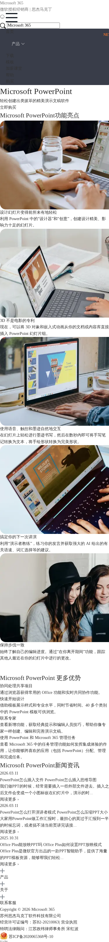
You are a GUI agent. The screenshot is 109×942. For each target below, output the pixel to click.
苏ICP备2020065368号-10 (31, 937)
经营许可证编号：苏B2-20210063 (29, 922)
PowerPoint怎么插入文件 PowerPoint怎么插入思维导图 (48, 780)
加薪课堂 (14, 68)
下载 (10, 56)
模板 (10, 62)
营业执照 (69, 922)
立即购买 (8, 107)
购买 (10, 81)
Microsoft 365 (43, 909)
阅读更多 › (9, 799)
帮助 (10, 75)
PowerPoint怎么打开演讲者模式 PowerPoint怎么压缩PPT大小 (54, 812)
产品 (16, 44)
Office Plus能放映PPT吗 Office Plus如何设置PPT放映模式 (51, 845)
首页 (10, 32)
